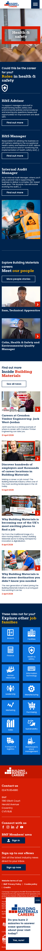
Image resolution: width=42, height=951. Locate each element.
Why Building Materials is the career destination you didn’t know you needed (21, 577)
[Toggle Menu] (35, 4)
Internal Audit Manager (14, 171)
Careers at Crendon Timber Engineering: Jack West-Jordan (20, 419)
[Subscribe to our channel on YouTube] (21, 827)
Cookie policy (30, 884)
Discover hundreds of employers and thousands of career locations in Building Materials (20, 469)
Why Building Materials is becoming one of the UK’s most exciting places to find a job (20, 524)
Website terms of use (12, 880)
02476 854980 (10, 790)
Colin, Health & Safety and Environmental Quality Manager (21, 346)
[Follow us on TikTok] (17, 827)
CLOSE (37, 900)
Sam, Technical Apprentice (21, 310)
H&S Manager (14, 136)
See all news (14, 384)
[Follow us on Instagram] (8, 827)
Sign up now (14, 867)
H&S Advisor (13, 101)
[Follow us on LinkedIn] (12, 827)
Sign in (15, 840)
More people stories (18, 279)
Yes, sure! (18, 940)
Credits (7, 887)
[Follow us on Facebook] (3, 827)
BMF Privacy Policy (12, 884)
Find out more (15, 122)
